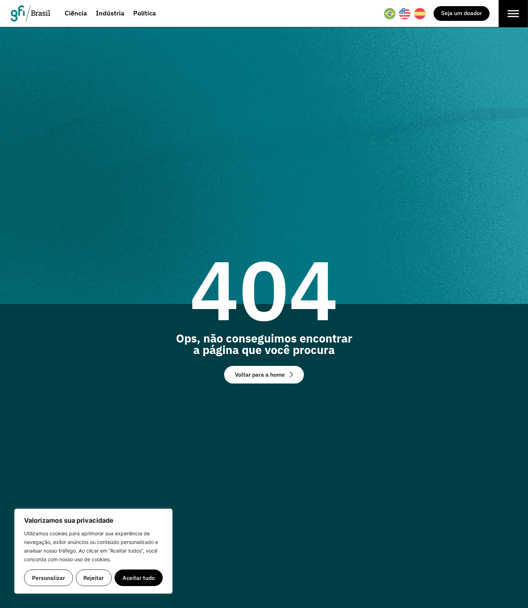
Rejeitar (93, 577)
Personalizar (48, 577)
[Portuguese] (390, 13)
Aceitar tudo (138, 577)
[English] (405, 13)
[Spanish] (420, 13)
